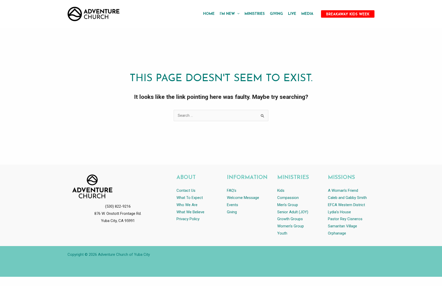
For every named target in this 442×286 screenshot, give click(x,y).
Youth (282, 233)
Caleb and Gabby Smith (348, 197)
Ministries (255, 14)
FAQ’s (231, 190)
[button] (237, 14)
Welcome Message (243, 197)
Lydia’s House (339, 212)
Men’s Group (287, 205)
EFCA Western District (346, 205)
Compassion (288, 197)
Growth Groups (290, 219)
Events (232, 205)
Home (209, 14)
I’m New (227, 14)
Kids (280, 190)
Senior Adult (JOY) (292, 212)
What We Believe (190, 212)
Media (307, 14)
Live (292, 14)
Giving (276, 14)
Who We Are (186, 205)
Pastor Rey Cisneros (345, 219)
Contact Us (185, 190)
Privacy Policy (188, 219)
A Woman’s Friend (343, 190)
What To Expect (189, 197)
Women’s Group (290, 226)
